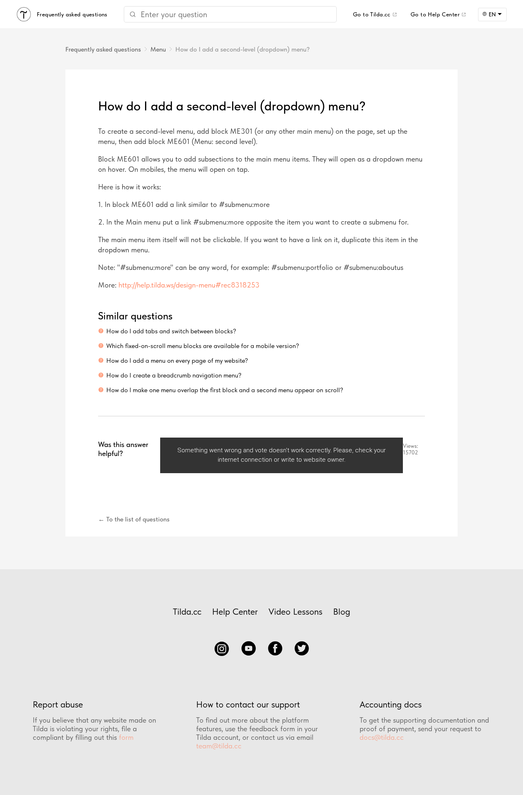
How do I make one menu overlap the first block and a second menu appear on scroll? (224, 390)
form (126, 737)
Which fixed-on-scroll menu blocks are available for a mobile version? (202, 346)
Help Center (235, 611)
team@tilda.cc (218, 745)
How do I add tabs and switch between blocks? (171, 331)
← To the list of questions (134, 519)
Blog (341, 611)
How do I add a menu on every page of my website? (177, 360)
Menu (158, 49)
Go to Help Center (435, 14)
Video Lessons (295, 611)
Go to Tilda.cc (372, 14)
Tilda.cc (187, 611)
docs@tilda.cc (382, 737)
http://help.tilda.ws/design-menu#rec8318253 (188, 285)
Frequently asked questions (103, 49)
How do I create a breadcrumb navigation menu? (173, 375)
